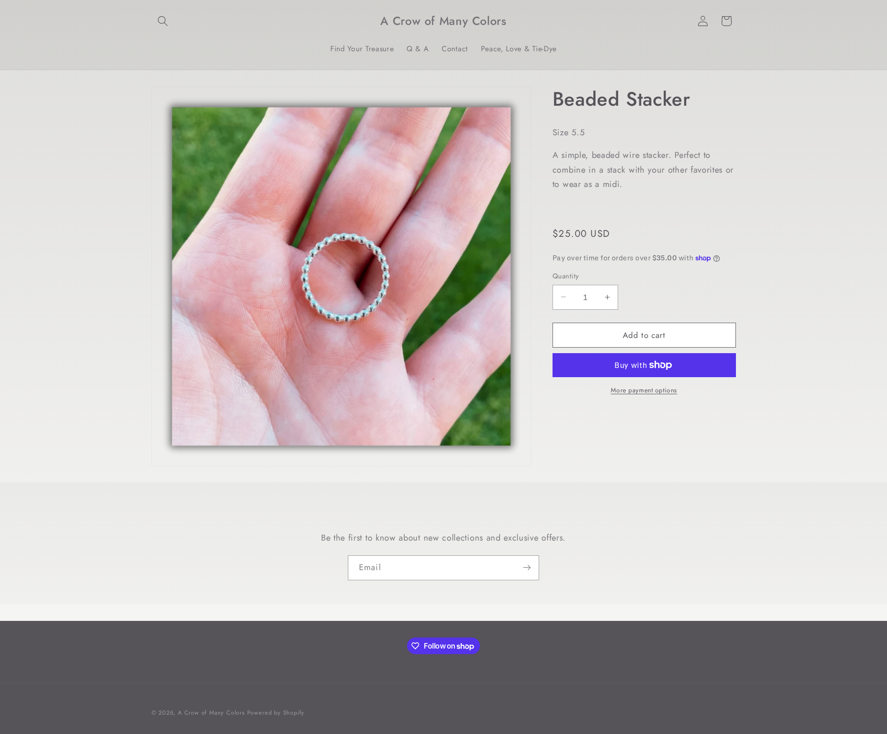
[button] (163, 21)
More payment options (644, 390)
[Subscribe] (527, 567)
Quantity (566, 276)
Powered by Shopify (276, 712)
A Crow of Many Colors (211, 712)
